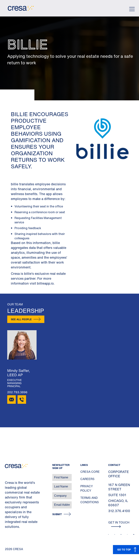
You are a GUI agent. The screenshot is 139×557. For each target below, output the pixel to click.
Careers (87, 479)
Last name (7, 484)
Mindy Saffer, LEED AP (18, 373)
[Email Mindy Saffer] (11, 399)
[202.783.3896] (22, 399)
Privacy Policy (86, 488)
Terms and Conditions (89, 500)
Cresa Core (90, 472)
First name (7, 475)
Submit (57, 514)
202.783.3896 (17, 392)
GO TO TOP (124, 549)
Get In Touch (118, 522)
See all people (21, 319)
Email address (9, 502)
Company (6, 493)
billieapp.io (45, 283)
